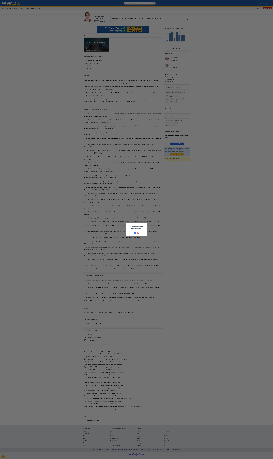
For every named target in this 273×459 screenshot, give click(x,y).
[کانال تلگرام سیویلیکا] (135, 233)
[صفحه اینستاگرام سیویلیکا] (138, 233)
